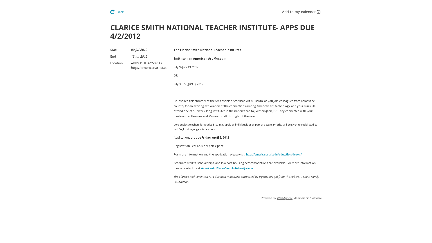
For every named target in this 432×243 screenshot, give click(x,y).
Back (120, 12)
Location (116, 63)
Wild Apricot (284, 198)
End (113, 56)
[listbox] (302, 11)
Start (113, 49)
